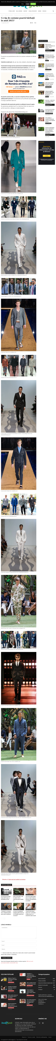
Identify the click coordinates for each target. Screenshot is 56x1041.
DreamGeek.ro (41, 1002)
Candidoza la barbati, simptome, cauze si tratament (12, 988)
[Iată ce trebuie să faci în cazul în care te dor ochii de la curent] (23, 984)
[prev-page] (2, 918)
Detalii (27, 3)
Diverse (47, 60)
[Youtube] (43, 1023)
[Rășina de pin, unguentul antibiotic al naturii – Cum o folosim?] (41, 46)
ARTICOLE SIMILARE (6, 885)
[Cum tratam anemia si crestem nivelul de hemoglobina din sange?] (23, 1001)
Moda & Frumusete (9, 15)
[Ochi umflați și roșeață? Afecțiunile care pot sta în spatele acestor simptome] (41, 119)
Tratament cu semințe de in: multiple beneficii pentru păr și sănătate (6, 913)
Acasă (2, 15)
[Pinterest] (9, 26)
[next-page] (4, 918)
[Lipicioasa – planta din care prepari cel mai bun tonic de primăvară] (41, 102)
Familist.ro (40, 1004)
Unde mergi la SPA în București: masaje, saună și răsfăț (49, 84)
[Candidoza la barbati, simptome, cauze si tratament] (4, 988)
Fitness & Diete (48, 86)
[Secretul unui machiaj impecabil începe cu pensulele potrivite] (6, 891)
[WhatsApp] (12, 26)
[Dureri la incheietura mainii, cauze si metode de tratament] (4, 1005)
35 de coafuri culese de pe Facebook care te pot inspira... (13, 996)
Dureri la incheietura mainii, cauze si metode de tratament (12, 1005)
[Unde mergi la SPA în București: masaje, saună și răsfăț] (41, 84)
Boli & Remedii (48, 69)
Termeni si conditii (31, 1037)
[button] (53, 11)
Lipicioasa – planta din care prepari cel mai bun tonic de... (50, 101)
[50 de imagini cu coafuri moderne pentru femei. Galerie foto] (23, 991)
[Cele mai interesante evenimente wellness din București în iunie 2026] (41, 65)
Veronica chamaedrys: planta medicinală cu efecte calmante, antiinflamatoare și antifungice (49, 130)
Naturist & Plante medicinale (49, 50)
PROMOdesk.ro (50, 996)
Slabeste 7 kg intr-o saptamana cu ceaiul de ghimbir (12, 979)
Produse (28, 979)
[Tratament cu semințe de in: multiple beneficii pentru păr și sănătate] (6, 906)
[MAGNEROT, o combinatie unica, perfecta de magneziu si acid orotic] (23, 974)
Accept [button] (33, 3)
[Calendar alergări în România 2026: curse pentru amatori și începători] (41, 93)
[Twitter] (5, 26)
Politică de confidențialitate (41, 1037)
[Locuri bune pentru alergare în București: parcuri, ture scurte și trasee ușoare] (41, 75)
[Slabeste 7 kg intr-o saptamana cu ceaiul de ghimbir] (4, 980)
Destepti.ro (41, 1001)
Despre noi (24, 1037)
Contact (49, 1037)
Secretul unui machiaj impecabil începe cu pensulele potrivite (5, 898)
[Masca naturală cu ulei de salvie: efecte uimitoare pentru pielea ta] (18, 891)
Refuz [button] (22, 3)
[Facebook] (2, 26)
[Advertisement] (47, 24)
